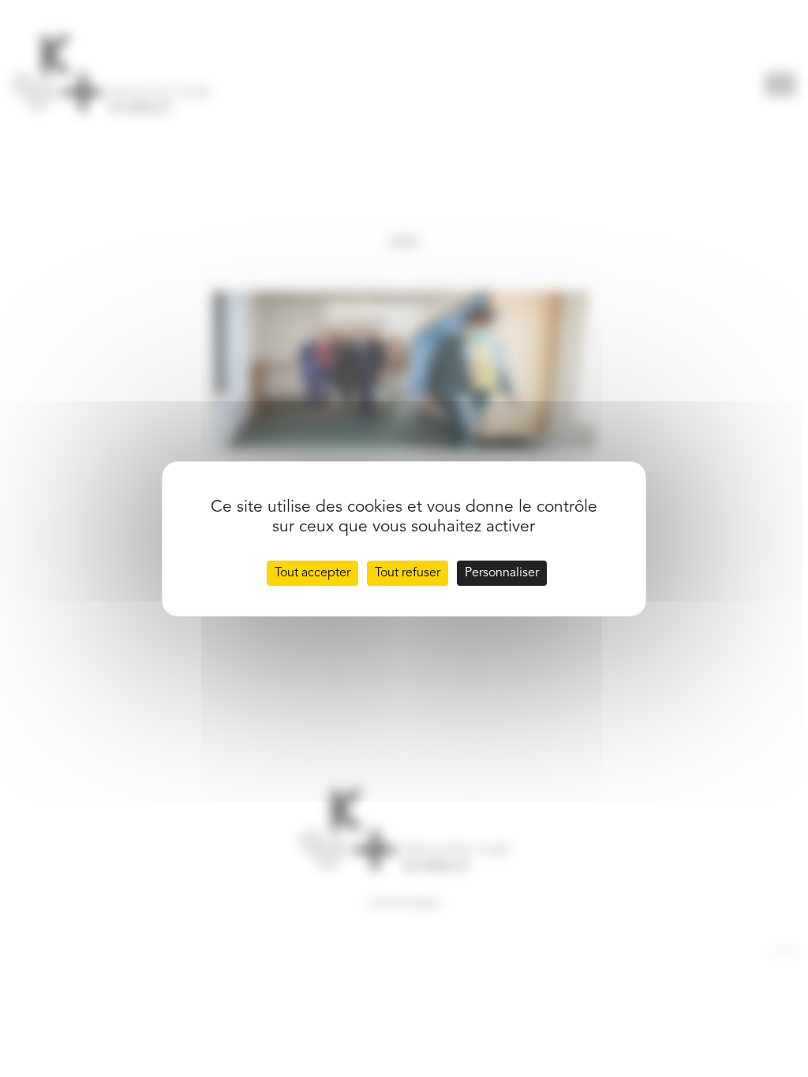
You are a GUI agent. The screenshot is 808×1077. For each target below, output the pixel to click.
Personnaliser (502, 573)
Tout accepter (312, 573)
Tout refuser (407, 573)
